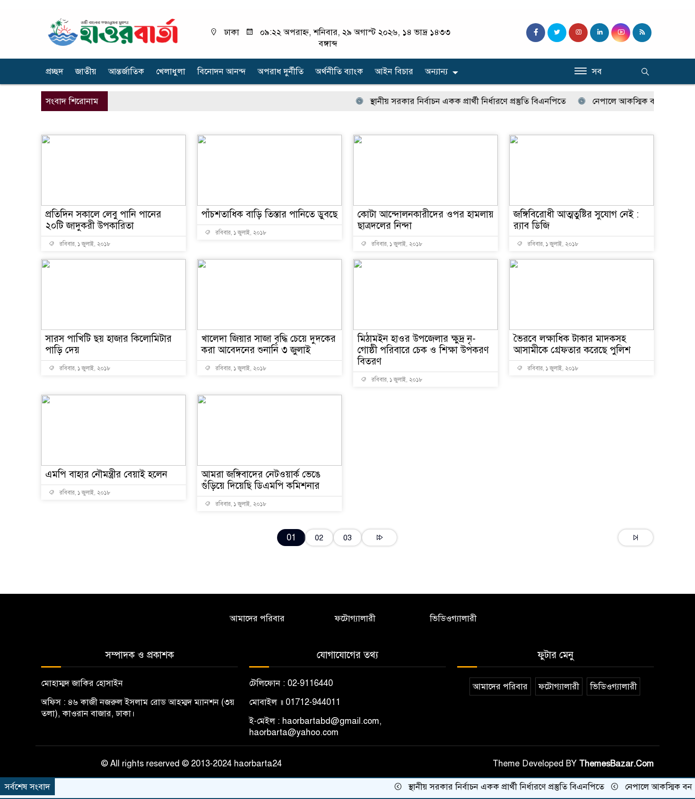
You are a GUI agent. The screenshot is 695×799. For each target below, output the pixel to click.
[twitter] (556, 32)
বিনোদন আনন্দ (221, 71)
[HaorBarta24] (113, 31)
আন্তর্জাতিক (126, 71)
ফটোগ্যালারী (355, 618)
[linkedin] (599, 32)
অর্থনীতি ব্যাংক (339, 71)
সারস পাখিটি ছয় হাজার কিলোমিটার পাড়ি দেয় (108, 344)
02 (319, 538)
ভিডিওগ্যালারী (453, 618)
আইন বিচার (394, 71)
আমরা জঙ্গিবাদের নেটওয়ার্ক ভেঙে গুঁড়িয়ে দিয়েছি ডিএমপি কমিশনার (261, 480)
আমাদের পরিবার (257, 618)
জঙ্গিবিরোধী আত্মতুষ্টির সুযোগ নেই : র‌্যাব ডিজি (576, 220)
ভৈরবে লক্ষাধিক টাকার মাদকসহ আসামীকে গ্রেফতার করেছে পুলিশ (572, 344)
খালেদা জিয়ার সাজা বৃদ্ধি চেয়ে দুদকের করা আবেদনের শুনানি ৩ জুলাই (268, 344)
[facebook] (535, 32)
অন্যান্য (436, 71)
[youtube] (620, 32)
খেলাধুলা (170, 71)
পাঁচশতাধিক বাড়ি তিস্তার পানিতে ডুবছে (269, 214)
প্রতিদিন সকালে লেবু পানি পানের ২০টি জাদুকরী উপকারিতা (103, 220)
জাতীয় (85, 71)
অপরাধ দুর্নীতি (281, 71)
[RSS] (642, 32)
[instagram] (578, 32)
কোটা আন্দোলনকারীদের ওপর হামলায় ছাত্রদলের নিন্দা (425, 220)
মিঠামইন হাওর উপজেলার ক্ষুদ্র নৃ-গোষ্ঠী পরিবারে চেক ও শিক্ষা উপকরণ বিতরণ (423, 350)
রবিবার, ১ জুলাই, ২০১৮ (84, 244)
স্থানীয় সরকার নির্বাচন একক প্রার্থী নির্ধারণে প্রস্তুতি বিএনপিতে (453, 101)
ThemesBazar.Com (616, 763)
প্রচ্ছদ (54, 71)
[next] (379, 538)
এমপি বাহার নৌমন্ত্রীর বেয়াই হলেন (106, 474)
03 (347, 538)
